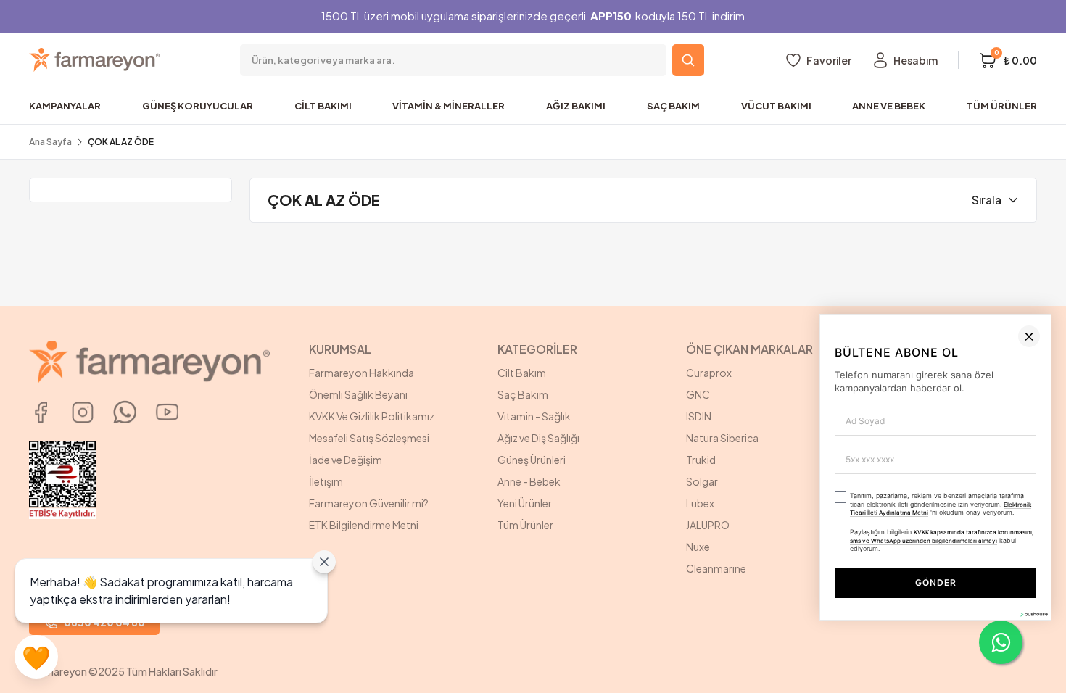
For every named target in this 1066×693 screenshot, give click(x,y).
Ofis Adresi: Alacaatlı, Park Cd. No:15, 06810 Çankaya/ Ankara (948, 416)
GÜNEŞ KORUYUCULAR (197, 106)
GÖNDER (767, 654)
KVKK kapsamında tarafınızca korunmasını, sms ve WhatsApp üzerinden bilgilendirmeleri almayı (711, 617)
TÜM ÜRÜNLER (1002, 106)
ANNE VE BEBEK (888, 106)
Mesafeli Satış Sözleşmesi (369, 437)
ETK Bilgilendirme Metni (363, 524)
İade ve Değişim (345, 459)
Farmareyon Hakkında (361, 372)
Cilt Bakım (521, 372)
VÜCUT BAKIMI (776, 106)
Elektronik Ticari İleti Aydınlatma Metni (897, 595)
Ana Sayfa (50, 141)
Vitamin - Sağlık (534, 416)
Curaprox (709, 372)
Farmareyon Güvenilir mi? (369, 503)
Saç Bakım (522, 394)
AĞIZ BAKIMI (576, 106)
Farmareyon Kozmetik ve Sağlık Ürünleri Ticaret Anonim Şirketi (949, 380)
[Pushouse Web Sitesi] (1033, 686)
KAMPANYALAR (65, 106)
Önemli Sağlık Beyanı (358, 394)
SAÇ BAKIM (673, 106)
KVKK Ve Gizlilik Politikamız (371, 416)
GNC (698, 394)
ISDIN (698, 416)
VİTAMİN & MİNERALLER (448, 106)
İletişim (326, 481)
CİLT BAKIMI (323, 106)
